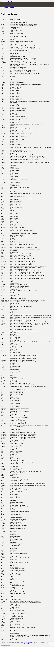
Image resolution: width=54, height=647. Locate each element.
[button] (5, 645)
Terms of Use (24, 642)
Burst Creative (27, 643)
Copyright (30, 642)
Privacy (35, 642)
